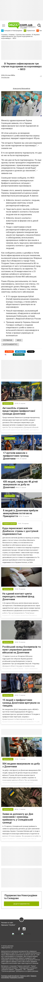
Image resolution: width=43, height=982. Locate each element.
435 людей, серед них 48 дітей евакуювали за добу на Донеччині (20, 484)
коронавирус (10, 344)
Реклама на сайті (7, 923)
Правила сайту (25, 976)
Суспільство (5, 77)
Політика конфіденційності (10, 976)
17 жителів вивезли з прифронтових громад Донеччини (16, 455)
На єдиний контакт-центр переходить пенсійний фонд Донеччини (18, 596)
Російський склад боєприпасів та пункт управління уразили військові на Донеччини (21, 649)
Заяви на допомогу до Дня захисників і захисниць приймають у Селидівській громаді (17, 818)
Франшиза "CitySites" (8, 925)
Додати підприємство (21, 904)
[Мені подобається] (41, 76)
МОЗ (19, 340)
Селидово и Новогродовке (17, 732)
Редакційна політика (16, 977)
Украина (7, 340)
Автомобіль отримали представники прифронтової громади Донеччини (18, 411)
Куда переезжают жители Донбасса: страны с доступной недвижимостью (20, 531)
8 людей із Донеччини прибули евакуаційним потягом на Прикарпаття (20, 513)
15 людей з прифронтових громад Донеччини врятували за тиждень (21, 703)
